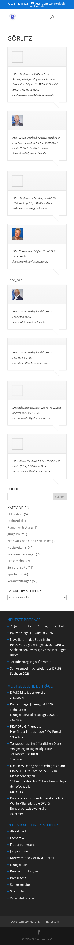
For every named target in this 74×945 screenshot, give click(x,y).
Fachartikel (15, 521)
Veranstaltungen (19, 581)
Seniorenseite (17, 567)
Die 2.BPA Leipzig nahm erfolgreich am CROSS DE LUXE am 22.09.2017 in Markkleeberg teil (37, 771)
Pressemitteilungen (21, 554)
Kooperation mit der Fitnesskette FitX (36, 798)
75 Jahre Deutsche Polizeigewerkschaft (37, 626)
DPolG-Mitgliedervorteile (27, 692)
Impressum (52, 921)
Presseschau (16, 561)
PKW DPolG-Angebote (25, 726)
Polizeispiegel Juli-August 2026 (31, 633)
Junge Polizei (16, 534)
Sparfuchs (14, 574)
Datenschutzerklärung (25, 921)
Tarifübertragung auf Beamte (30, 662)
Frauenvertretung (20, 527)
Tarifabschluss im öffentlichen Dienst (36, 743)
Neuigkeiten (15, 547)
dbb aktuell (15, 514)
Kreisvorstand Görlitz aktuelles (29, 541)
